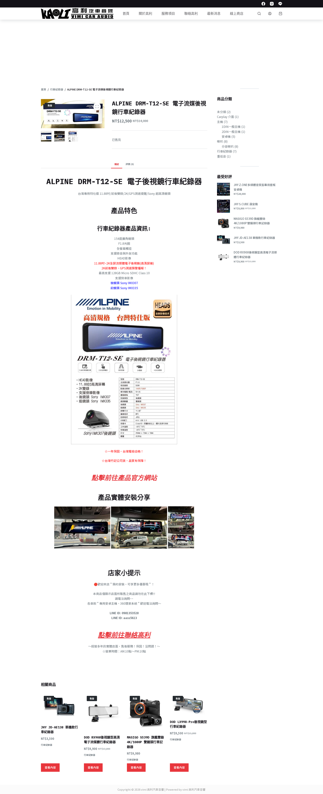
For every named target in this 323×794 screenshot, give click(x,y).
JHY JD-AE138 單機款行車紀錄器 (254, 238)
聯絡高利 (191, 14)
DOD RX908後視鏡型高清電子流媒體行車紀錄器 (255, 254)
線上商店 (236, 14)
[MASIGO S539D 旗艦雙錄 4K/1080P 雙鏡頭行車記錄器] (145, 711)
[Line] (280, 4)
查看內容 (50, 767)
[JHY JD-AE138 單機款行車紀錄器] (59, 706)
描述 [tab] (116, 164)
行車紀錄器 (46, 744)
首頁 (126, 14)
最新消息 (214, 14)
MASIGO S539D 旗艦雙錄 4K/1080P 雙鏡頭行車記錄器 (145, 742)
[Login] (269, 13)
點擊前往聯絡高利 (124, 635)
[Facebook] (263, 4)
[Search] (259, 13)
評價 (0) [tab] (130, 164)
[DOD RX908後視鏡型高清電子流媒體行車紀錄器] (102, 711)
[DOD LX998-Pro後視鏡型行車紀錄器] (188, 704)
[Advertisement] (161, 47)
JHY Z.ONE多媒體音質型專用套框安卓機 (255, 187)
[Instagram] (272, 4)
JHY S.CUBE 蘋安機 (246, 204)
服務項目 (168, 14)
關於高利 (145, 14)
